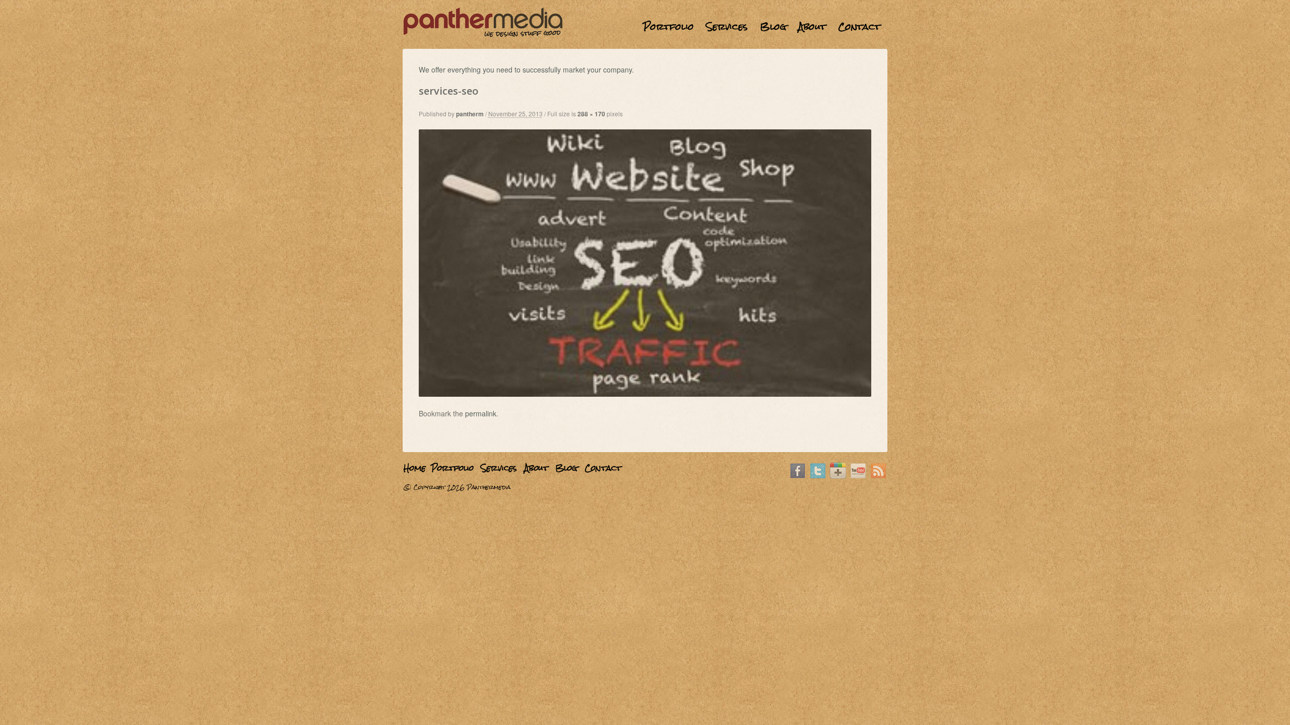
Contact (859, 26)
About (812, 26)
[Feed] (878, 476)
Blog (773, 26)
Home (630, 26)
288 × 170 (591, 113)
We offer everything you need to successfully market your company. (526, 69)
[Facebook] (798, 476)
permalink (480, 413)
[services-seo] (645, 394)
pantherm (470, 113)
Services (727, 26)
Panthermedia (488, 487)
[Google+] (838, 476)
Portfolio (668, 26)
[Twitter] (818, 476)
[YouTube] (858, 476)
